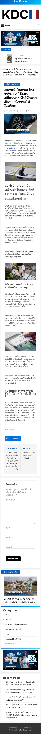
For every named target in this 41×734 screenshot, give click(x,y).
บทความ (8, 619)
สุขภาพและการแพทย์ (13, 629)
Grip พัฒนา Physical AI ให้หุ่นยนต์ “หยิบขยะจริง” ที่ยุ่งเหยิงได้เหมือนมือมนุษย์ (24, 61)
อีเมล (9, 537)
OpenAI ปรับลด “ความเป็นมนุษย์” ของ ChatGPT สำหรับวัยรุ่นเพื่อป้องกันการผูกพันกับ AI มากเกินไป (21, 715)
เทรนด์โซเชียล (10, 644)
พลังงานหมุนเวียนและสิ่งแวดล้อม (17, 624)
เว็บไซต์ (9, 547)
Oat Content (10, 111)
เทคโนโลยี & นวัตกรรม (11, 84)
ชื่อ (8, 528)
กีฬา (6, 614)
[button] (13, 438)
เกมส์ (7, 634)
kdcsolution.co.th (25, 730)
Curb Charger (11, 148)
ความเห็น (10, 500)
